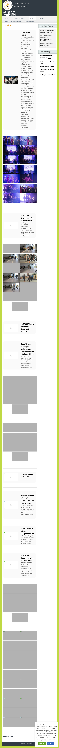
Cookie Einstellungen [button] (46, 741)
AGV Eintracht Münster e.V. (21, 5)
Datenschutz (30, 743)
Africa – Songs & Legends (46, 66)
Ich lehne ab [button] (50, 743)
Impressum (23, 743)
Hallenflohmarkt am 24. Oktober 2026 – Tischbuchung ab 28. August (47, 57)
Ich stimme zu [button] (42, 743)
